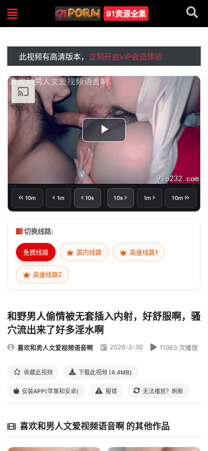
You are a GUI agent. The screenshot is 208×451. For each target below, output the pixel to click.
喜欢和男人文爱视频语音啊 (55, 347)
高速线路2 (46, 274)
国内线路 (88, 252)
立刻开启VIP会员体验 (126, 56)
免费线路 (35, 252)
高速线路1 (143, 252)
